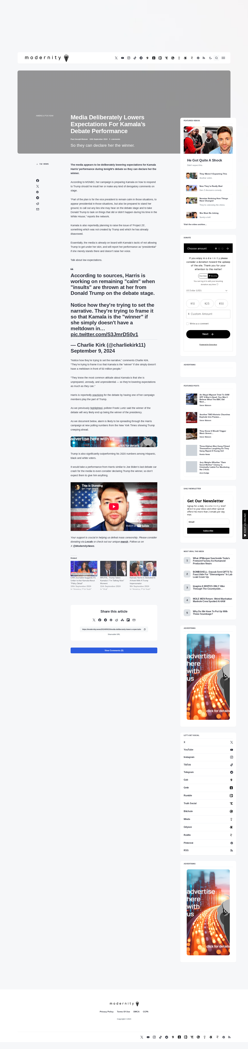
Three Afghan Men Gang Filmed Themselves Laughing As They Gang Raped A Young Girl (214, 448)
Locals (89, 541)
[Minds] (179, 58)
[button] (210, 58)
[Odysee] (185, 58)
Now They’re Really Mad (210, 186)
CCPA (145, 1012)
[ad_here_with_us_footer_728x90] (114, 441)
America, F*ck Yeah (44, 116)
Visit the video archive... (195, 224)
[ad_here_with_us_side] (208, 676)
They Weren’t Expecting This (213, 174)
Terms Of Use (123, 1012)
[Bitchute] (172, 58)
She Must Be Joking (209, 213)
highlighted (96, 408)
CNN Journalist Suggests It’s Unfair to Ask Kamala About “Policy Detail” (83, 581)
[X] (116, 58)
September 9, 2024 (93, 351)
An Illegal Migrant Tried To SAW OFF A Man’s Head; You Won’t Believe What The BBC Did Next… (214, 398)
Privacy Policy (107, 1012)
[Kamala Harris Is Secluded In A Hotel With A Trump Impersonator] (143, 568)
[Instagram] (128, 58)
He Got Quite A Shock (204, 160)
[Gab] (147, 58)
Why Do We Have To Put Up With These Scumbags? (210, 612)
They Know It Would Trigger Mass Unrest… (212, 432)
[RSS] (204, 58)
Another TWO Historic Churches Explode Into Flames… (214, 415)
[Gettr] (153, 58)
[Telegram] (141, 58)
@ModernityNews (83, 546)
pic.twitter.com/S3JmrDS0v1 (104, 334)
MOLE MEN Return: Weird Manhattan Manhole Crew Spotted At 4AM (212, 600)
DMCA (136, 1012)
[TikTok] (134, 58)
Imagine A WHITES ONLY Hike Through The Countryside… (209, 587)
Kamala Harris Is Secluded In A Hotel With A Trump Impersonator (142, 581)
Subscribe (208, 530)
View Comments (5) (114, 650)
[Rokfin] (192, 58)
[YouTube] (122, 58)
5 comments (114, 139)
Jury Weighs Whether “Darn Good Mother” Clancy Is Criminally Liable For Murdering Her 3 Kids (214, 465)
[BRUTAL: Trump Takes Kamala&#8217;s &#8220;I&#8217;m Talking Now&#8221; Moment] (113, 568)
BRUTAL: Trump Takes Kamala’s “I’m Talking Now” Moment (112, 581)
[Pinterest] (198, 58)
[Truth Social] (166, 58)
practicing (97, 395)
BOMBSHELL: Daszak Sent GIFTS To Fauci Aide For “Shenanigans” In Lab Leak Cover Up (212, 574)
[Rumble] (160, 58)
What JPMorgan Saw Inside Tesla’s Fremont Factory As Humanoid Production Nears (211, 561)
